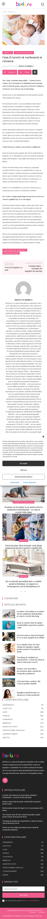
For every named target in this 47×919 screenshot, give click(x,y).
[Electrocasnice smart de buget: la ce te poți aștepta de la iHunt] (8, 636)
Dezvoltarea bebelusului (23, 53)
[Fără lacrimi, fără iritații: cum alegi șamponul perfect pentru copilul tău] (23, 527)
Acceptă (23, 463)
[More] (34, 72)
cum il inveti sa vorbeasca (15, 250)
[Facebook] (5, 780)
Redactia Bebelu (26, 66)
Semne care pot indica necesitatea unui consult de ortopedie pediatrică (29, 671)
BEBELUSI (11, 12)
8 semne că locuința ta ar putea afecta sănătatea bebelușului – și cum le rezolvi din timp (24, 510)
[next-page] (25, 591)
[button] (43, 436)
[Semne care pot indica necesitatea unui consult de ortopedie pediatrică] (8, 671)
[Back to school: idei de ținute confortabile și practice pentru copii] (8, 625)
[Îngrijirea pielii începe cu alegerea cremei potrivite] (8, 693)
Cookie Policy (15, 482)
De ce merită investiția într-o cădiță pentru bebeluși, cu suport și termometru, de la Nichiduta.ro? (23, 584)
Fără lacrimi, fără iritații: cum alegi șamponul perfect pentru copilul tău (23, 546)
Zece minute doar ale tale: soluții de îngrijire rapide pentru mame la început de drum (28, 648)
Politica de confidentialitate (30, 900)
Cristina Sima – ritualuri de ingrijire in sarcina (33, 268)
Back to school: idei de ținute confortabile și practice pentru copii (30, 625)
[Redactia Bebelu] (23, 289)
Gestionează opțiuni (23, 477)
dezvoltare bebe (11, 253)
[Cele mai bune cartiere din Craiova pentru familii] (8, 682)
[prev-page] (21, 591)
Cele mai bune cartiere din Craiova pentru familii (28, 682)
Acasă (4, 12)
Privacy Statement (29, 482)
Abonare (24, 895)
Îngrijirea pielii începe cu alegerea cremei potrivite (28, 693)
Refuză (23, 470)
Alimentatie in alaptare (23, 502)
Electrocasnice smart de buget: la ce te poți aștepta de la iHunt (30, 636)
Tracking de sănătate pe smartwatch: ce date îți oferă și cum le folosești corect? (30, 659)
